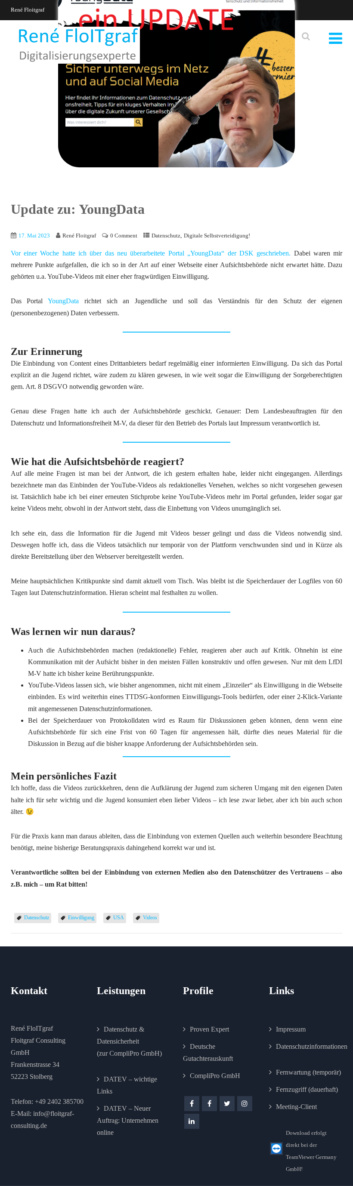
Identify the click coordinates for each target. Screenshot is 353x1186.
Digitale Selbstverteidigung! (217, 235)
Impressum (291, 1029)
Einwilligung (81, 918)
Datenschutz (166, 235)
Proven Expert (209, 1029)
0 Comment (123, 235)
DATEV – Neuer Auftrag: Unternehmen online (127, 1120)
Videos (150, 918)
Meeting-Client (296, 1106)
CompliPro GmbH (215, 1075)
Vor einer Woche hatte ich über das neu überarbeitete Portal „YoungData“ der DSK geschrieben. (151, 253)
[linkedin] (191, 1121)
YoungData (66, 301)
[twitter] (227, 1103)
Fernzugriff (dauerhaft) (307, 1089)
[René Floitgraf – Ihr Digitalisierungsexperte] (78, 45)
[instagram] (244, 1103)
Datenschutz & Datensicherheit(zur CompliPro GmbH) (129, 1041)
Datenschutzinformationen (311, 1046)
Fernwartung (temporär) (308, 1072)
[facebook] (191, 1103)
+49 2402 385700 (59, 1101)
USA (118, 918)
